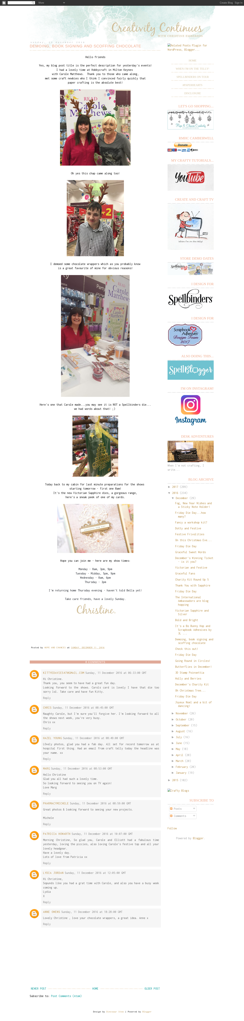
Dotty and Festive (188, 528)
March (179, 761)
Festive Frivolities (189, 534)
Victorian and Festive (191, 567)
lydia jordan (53, 872)
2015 (175, 780)
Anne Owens (51, 911)
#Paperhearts (192, 85)
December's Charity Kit (192, 684)
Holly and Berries (188, 678)
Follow (172, 828)
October (181, 719)
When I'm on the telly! (192, 68)
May (178, 749)
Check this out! (186, 648)
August (180, 731)
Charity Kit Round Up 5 (192, 579)
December (182, 498)
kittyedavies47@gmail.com (63, 672)
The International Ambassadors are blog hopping (192, 601)
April (179, 755)
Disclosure (192, 93)
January (181, 772)
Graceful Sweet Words (190, 552)
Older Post (152, 988)
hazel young (52, 738)
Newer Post (38, 988)
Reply (47, 698)
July (179, 737)
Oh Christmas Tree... (190, 690)
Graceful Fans (185, 573)
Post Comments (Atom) (66, 996)
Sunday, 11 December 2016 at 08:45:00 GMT (83, 707)
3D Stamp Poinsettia (189, 672)
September (182, 725)
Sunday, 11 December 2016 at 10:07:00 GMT (102, 833)
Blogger (198, 838)
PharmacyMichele (56, 803)
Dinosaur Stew (115, 1012)
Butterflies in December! (193, 666)
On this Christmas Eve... (193, 540)
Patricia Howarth (57, 833)
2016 (175, 493)
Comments (179, 816)
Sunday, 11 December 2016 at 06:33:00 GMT (115, 672)
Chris (47, 707)
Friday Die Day (186, 546)
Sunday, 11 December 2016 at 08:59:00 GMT (100, 803)
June (179, 743)
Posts (176, 808)
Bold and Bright (186, 620)
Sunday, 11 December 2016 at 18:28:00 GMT (91, 911)
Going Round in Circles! (192, 660)
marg (46, 768)
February (182, 766)
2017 (175, 486)
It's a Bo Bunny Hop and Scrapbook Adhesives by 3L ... (193, 629)
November (182, 713)
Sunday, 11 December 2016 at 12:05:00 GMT (95, 872)
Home (95, 988)
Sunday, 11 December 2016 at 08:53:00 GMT (81, 768)
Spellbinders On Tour (193, 77)
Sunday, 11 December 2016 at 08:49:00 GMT (93, 738)
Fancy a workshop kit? (191, 522)
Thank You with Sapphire (192, 585)
